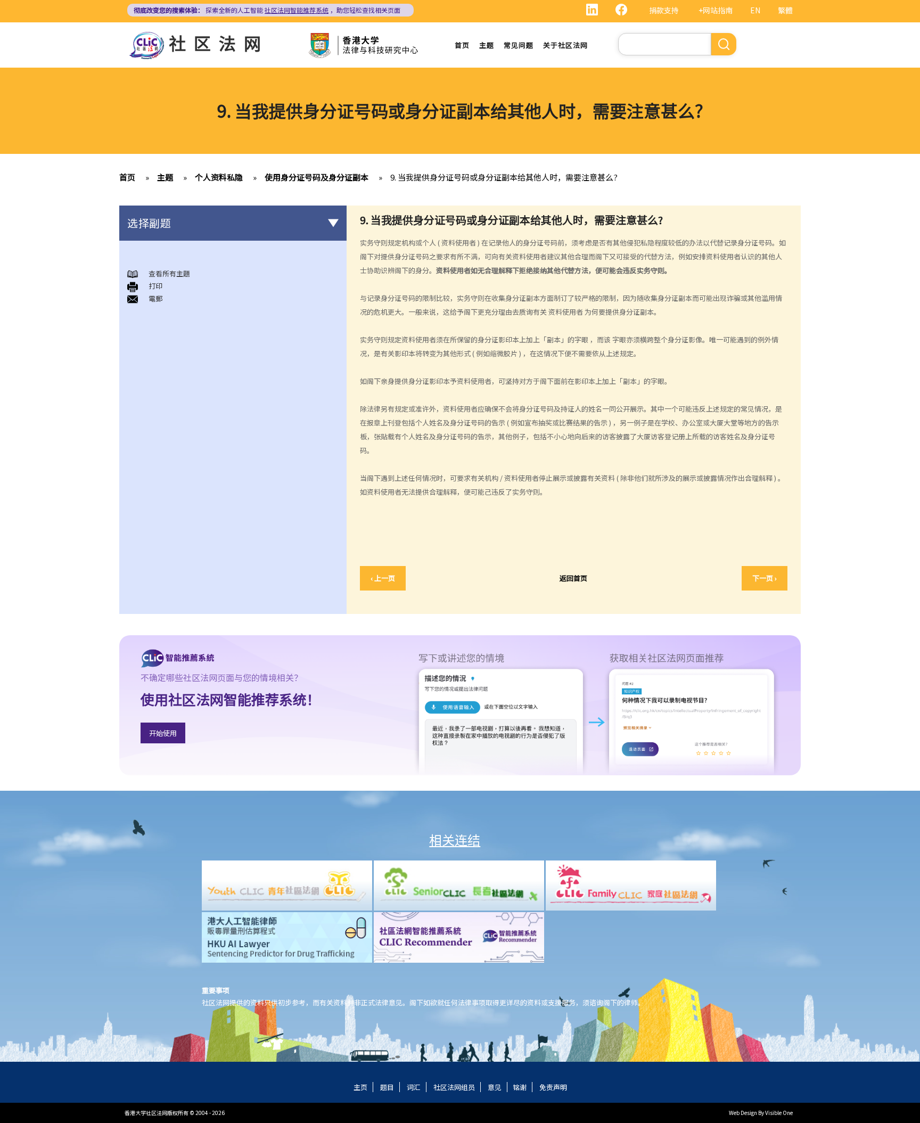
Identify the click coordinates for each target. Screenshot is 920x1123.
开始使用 (163, 733)
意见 (495, 1087)
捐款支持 (664, 10)
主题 (486, 45)
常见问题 (518, 45)
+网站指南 (716, 10)
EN (755, 10)
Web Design (743, 1113)
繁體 (785, 10)
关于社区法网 (565, 45)
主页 (360, 1087)
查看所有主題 (169, 273)
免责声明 (553, 1087)
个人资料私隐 (219, 177)
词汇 (414, 1087)
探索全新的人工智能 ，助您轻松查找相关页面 (267, 9)
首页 (462, 45)
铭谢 (520, 1087)
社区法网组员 (454, 1087)
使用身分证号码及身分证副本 (316, 177)
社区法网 (219, 42)
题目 (387, 1087)
